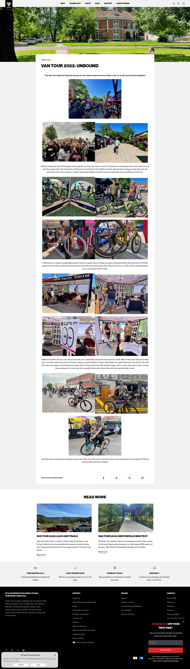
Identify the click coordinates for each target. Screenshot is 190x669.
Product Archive (127, 614)
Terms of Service (79, 626)
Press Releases (173, 614)
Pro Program (126, 610)
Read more (41, 555)
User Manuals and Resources (84, 602)
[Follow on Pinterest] (18, 650)
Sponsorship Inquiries (176, 618)
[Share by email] (142, 478)
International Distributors (131, 606)
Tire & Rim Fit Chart (81, 610)
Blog (97, 3)
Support (108, 3)
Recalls (76, 622)
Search (124, 598)
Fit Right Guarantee (81, 614)
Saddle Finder (122, 3)
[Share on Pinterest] (129, 478)
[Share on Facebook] (103, 478)
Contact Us (77, 618)
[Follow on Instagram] (12, 650)
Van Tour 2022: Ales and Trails (57, 536)
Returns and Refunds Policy (84, 630)
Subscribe (165, 650)
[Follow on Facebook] (6, 650)
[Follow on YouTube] (23, 650)
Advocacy (171, 602)
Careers (170, 610)
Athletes (170, 606)
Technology (75, 3)
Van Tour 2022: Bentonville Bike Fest (123, 536)
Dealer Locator (127, 602)
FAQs (75, 606)
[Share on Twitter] (116, 478)
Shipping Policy (79, 634)
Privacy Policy (157, 661)
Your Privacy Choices (85, 642)
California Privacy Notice (170, 661)
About (88, 3)
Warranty (76, 598)
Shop (63, 3)
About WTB (171, 598)
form (157, 577)
